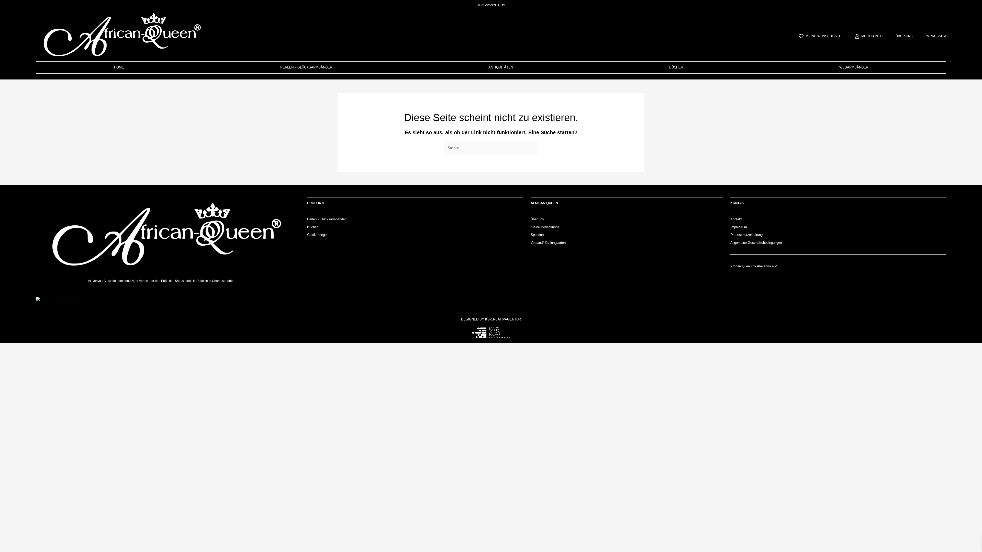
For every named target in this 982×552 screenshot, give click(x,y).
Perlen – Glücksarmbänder (306, 67)
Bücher (676, 67)
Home (119, 67)
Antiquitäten (500, 67)
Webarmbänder (853, 67)
